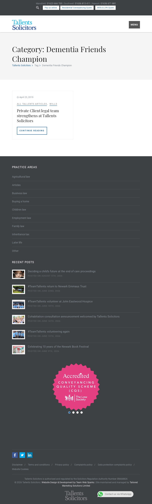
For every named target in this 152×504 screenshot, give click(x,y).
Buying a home (20, 201)
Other (15, 250)
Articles (16, 185)
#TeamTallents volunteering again (49, 331)
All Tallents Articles (32, 104)
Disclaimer (17, 464)
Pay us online (51, 8)
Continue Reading (31, 130)
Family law (18, 226)
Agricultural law (21, 176)
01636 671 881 (108, 3)
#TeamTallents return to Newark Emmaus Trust (57, 286)
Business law (19, 193)
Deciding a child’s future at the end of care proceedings (62, 271)
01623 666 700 (54, 3)
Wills (53, 104)
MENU (134, 24)
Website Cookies (20, 469)
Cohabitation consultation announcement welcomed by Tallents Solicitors (74, 316)
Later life (17, 242)
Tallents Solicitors (21, 65)
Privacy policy (62, 464)
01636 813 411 (82, 3)
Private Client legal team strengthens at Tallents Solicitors (38, 115)
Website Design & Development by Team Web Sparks (68, 482)
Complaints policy (83, 464)
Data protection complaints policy (115, 464)
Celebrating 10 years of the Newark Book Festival (58, 346)
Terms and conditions (39, 464)
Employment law (21, 217)
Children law (19, 209)
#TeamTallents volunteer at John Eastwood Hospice (60, 301)
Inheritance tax (20, 234)
